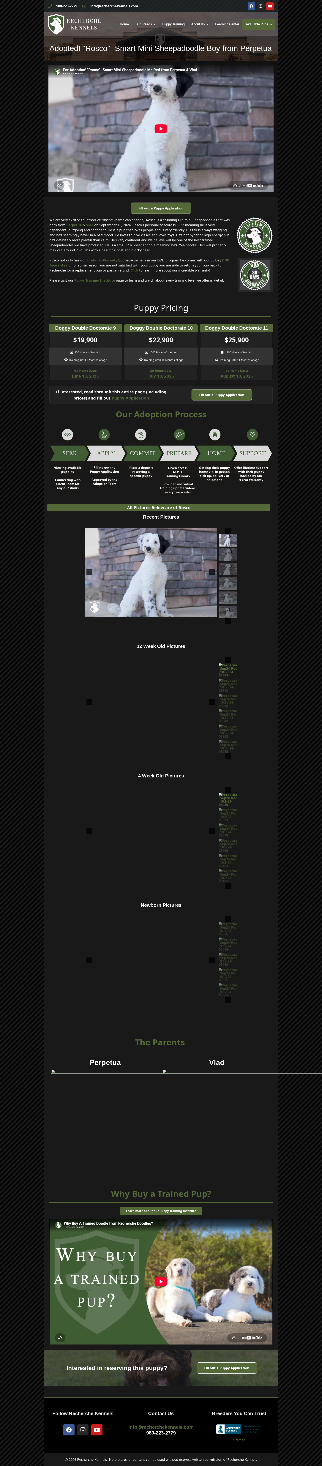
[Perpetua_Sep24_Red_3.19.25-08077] (228, 540)
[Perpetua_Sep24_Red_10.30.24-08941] (228, 700)
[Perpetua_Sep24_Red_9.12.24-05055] (228, 974)
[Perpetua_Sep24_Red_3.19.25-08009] (228, 583)
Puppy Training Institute (94, 280)
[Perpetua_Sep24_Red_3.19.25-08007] (228, 569)
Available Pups (257, 24)
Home (124, 24)
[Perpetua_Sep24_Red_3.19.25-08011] (228, 597)
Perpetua (74, 225)
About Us (198, 24)
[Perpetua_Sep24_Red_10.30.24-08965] (228, 731)
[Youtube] (270, 6)
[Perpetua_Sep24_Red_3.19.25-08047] (228, 554)
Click (134, 270)
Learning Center (227, 24)
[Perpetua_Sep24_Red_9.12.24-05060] (228, 959)
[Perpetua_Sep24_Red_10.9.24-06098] (228, 815)
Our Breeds (143, 24)
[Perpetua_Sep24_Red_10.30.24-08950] (228, 685)
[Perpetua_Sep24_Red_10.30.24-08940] (228, 670)
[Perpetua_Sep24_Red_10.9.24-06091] (228, 799)
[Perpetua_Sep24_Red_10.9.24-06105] (228, 860)
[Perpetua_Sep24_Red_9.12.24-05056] (228, 929)
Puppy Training (173, 24)
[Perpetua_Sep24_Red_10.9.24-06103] (228, 845)
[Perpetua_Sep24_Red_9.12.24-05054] (228, 944)
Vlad (89, 225)
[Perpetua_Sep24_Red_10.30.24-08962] (228, 716)
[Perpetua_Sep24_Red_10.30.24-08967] (228, 746)
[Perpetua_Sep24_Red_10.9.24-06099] (228, 830)
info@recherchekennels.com (161, 1427)
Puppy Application (130, 398)
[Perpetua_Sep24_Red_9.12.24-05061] (228, 990)
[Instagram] (260, 6)
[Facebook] (251, 6)
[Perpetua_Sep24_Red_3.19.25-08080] (228, 612)
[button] (228, 531)
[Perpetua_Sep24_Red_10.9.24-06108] (228, 876)
